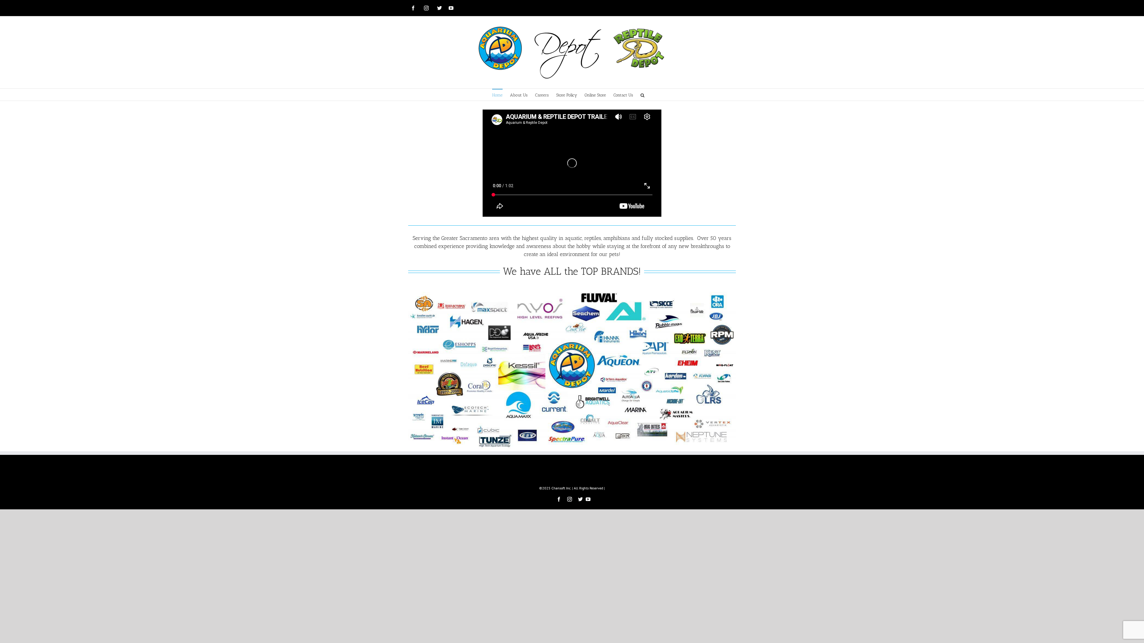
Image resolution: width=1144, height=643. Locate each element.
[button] (642, 95)
